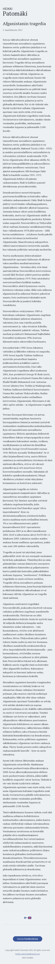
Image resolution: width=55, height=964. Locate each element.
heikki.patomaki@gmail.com (27, 954)
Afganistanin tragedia (24, 23)
